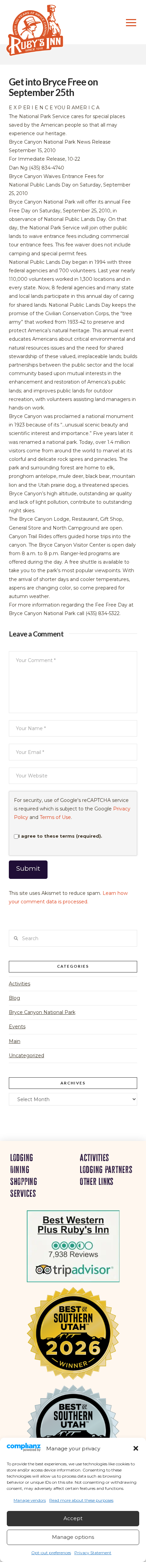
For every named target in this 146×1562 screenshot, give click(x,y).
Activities (19, 984)
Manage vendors (30, 1500)
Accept (73, 1518)
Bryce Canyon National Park (42, 1012)
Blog (14, 998)
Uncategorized (26, 1055)
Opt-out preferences (51, 1552)
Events (17, 1027)
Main (14, 1041)
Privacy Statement (92, 1552)
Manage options (73, 1537)
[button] (135, 1448)
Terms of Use (55, 817)
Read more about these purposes (81, 1500)
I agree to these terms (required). (60, 836)
